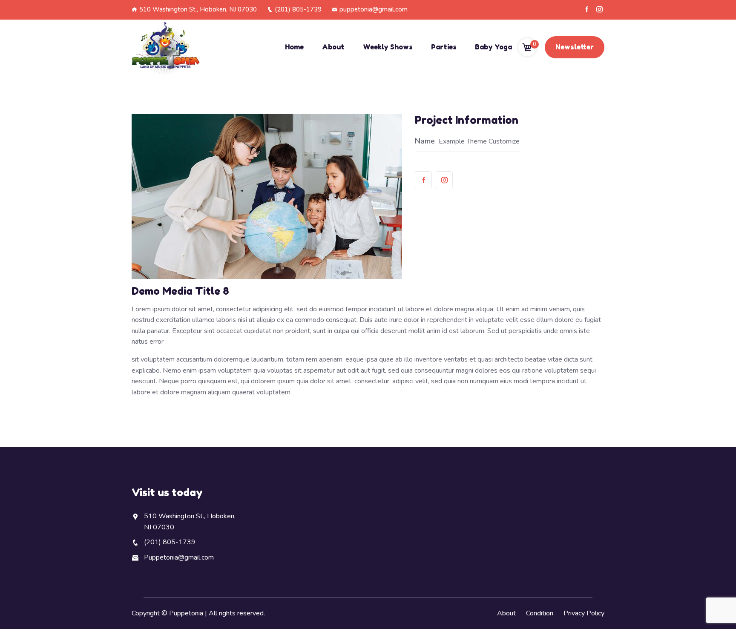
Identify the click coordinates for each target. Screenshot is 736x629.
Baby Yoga (493, 47)
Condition (539, 613)
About (333, 47)
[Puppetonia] (166, 47)
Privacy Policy (584, 613)
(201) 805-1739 (298, 9)
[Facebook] (587, 9)
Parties (444, 47)
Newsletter (574, 47)
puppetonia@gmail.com (373, 9)
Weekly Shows (388, 47)
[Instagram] (599, 9)
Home (294, 47)
